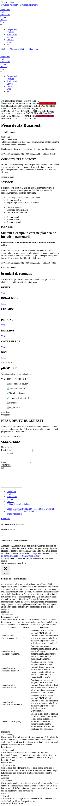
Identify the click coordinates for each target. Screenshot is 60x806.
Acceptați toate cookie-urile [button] (13, 558)
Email (4, 450)
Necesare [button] (5, 612)
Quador (12, 529)
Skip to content (7, 2)
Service (10, 37)
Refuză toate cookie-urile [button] (37, 558)
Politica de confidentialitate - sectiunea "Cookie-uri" (29, 554)
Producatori (12, 34)
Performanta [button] (6, 762)
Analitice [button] (5, 778)
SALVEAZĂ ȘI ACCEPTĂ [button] (14, 803)
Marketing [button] (5, 732)
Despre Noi (12, 29)
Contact (10, 39)
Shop (9, 42)
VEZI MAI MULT (47, 103)
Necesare (8, 614)
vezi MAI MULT (45, 116)
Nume (4, 447)
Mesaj (4, 462)
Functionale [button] (6, 747)
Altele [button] (3, 793)
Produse (10, 32)
